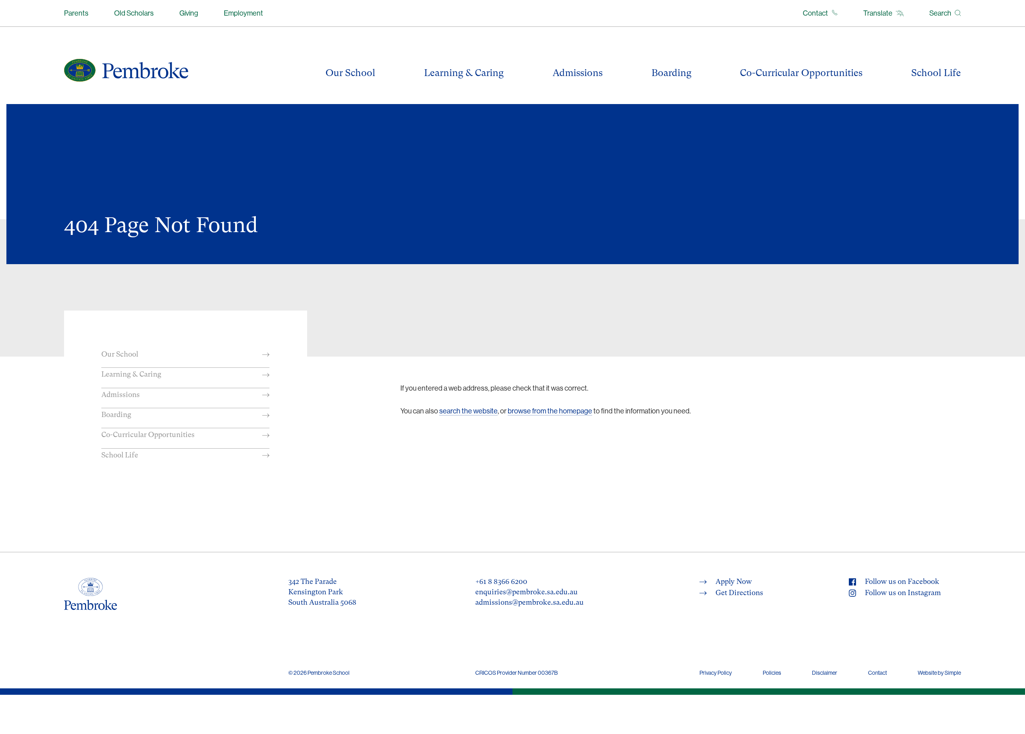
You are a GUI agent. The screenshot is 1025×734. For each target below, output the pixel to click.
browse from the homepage (550, 410)
